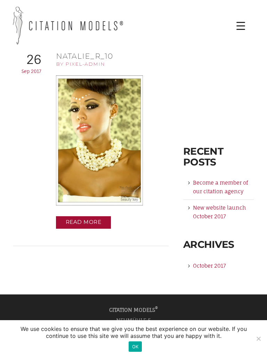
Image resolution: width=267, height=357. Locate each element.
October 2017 (209, 265)
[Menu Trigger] (235, 25)
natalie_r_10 (84, 56)
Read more (84, 222)
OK (135, 346)
